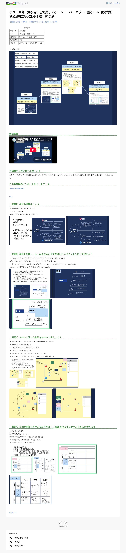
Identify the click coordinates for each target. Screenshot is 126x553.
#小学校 (17, 22)
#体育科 (24, 22)
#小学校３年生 (33, 22)
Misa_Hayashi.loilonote (16, 188)
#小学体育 (54, 22)
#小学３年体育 (44, 22)
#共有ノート (13, 513)
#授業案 (12, 22)
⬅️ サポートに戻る (113, 3)
